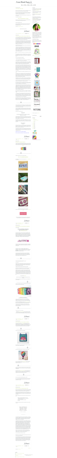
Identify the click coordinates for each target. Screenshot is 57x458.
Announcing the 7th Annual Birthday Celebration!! (23, 226)
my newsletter (23, 323)
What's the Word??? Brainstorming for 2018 (22, 388)
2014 (33, 125)
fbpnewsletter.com (37, 10)
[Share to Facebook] (26, 33)
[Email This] (24, 138)
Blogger (30, 455)
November (35, 119)
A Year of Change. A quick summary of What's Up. (23, 36)
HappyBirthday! (20, 319)
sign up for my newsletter (21, 311)
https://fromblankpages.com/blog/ (23, 18)
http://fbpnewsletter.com (20, 26)
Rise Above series (24, 361)
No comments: (22, 33)
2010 (33, 128)
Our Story (18, 139)
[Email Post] (28, 33)
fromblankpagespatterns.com (24, 230)
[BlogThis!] (25, 33)
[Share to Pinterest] (27, 33)
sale (22, 319)
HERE (25, 275)
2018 (33, 118)
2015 (33, 124)
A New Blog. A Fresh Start (19, 8)
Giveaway (18, 319)
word (17, 446)
